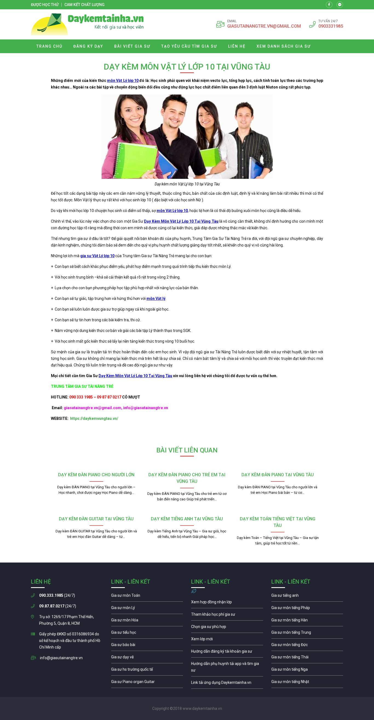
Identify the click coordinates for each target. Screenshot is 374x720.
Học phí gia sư (227, 615)
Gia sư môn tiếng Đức (307, 646)
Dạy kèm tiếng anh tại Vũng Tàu (187, 518)
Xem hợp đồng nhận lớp (227, 603)
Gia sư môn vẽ (147, 658)
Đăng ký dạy (88, 46)
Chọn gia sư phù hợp (227, 628)
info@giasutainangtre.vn (61, 658)
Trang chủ (49, 46)
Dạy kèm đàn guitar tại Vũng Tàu (96, 518)
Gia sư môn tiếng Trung (307, 633)
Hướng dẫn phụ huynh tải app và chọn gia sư (227, 668)
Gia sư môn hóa (147, 621)
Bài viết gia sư (132, 46)
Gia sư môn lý (147, 609)
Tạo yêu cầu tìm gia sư (189, 46)
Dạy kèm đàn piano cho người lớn (96, 474)
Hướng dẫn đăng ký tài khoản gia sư (227, 652)
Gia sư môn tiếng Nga (227, 684)
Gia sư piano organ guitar (147, 683)
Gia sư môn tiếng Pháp (307, 609)
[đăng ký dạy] (87, 24)
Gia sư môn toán (147, 596)
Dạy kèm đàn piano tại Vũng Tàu (277, 474)
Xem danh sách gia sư (284, 46)
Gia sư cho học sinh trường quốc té (147, 670)
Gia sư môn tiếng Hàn (307, 621)
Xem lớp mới (227, 640)
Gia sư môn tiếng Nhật (307, 683)
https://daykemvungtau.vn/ (93, 418)
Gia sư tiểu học (147, 633)
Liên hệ (237, 46)
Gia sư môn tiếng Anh (307, 596)
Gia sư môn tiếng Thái (307, 658)
